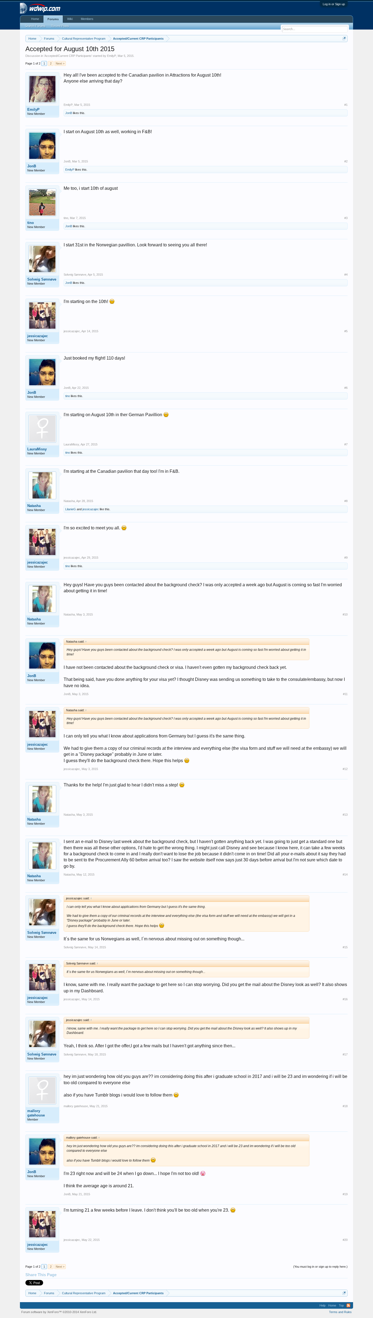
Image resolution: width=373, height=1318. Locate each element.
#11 (345, 694)
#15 (345, 947)
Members (87, 19)
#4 (346, 274)
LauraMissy (37, 449)
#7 (346, 444)
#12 (345, 769)
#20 (345, 1239)
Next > (60, 63)
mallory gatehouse (36, 1113)
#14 (345, 874)
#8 (346, 501)
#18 (345, 1106)
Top (341, 1305)
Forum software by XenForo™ (59, 1312)
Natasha (34, 506)
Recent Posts (60, 26)
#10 (345, 614)
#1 (346, 104)
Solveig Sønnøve (41, 279)
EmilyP (111, 55)
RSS (348, 1305)
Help (322, 1305)
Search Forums (35, 26)
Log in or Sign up (334, 4)
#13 (345, 814)
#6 (346, 387)
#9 (346, 557)
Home (35, 19)
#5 (346, 331)
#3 (346, 218)
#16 (345, 999)
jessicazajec (37, 336)
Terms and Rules (340, 1312)
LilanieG (70, 509)
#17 (345, 1054)
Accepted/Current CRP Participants (68, 55)
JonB (68, 113)
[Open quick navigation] (344, 38)
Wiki (70, 19)
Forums (53, 19)
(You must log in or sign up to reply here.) (320, 1266)
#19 (345, 1194)
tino (30, 223)
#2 (346, 161)
